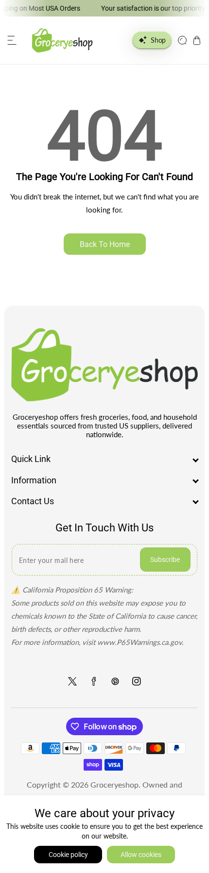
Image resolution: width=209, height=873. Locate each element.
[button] (12, 40)
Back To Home (105, 244)
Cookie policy (68, 854)
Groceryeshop (114, 784)
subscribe (165, 559)
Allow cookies (141, 854)
